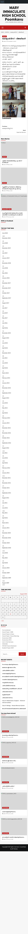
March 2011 (5, 522)
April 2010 (5, 562)
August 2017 (5, 303)
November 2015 (6, 333)
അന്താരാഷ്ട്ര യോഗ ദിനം (9, 667)
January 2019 (5, 258)
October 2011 (6, 488)
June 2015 (5, 343)
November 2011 (6, 483)
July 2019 (4, 253)
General (4, 36)
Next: (21, 131)
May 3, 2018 (10, 164)
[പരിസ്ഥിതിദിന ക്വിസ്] (14, 775)
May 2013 (5, 408)
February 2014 (6, 378)
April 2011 (5, 518)
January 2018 (5, 278)
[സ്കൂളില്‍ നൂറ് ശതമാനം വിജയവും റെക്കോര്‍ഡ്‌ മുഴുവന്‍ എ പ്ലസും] (14, 176)
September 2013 (6, 393)
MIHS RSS (5, 644)
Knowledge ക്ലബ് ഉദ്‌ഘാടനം (10, 664)
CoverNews (23, 847)
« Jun (2, 620)
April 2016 (5, 328)
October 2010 (6, 543)
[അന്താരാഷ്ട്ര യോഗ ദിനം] (14, 750)
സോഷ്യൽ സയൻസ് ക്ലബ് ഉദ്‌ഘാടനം (13, 676)
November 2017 (6, 288)
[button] (2, 27)
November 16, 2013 (12, 41)
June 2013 (5, 403)
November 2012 (6, 433)
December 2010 (6, 533)
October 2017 (6, 293)
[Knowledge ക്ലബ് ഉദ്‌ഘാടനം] (14, 724)
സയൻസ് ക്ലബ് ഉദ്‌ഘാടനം (9, 679)
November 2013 (6, 388)
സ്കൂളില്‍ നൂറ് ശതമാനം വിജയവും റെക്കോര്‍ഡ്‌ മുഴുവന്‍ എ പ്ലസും (11, 188)
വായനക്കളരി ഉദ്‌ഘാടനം (9, 673)
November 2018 (6, 263)
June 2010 (5, 552)
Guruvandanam (6, 630)
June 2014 (5, 363)
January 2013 (5, 423)
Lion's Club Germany (7, 642)
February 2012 (6, 468)
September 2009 (6, 577)
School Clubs (5, 731)
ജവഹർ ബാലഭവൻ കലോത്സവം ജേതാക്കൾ (14, 708)
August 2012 (5, 448)
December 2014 (6, 353)
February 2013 (6, 418)
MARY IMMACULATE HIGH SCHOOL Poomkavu (14, 13)
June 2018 (5, 268)
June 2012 (5, 458)
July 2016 (4, 323)
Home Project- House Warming (10, 636)
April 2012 (5, 463)
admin (5, 41)
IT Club (9, 209)
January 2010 (5, 567)
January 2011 (5, 527)
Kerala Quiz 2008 (7, 638)
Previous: (7, 127)
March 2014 (5, 373)
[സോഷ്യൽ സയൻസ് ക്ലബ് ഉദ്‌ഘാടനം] (14, 826)
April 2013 (5, 413)
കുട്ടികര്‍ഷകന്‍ (6, 694)
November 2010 (6, 537)
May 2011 (5, 512)
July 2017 (4, 308)
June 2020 (5, 243)
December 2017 (6, 283)
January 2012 (5, 472)
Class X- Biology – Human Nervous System (13, 705)
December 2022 (6, 238)
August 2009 (5, 582)
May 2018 (5, 273)
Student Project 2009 (8, 648)
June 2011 (5, 508)
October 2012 (6, 438)
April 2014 (5, 368)
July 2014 (4, 358)
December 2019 (6, 248)
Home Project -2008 (7, 632)
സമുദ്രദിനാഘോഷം (8, 682)
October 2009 (6, 572)
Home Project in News (8, 634)
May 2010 (5, 558)
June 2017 (5, 313)
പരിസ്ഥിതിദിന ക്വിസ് (8, 670)
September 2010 (6, 547)
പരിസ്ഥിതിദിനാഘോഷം (8, 685)
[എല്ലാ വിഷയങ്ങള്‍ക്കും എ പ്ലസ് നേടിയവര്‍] (14, 150)
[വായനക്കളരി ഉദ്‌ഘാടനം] (14, 801)
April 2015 (5, 348)
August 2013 (5, 398)
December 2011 (6, 478)
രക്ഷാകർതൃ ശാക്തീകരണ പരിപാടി (12, 688)
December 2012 (6, 428)
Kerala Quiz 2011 (7, 640)
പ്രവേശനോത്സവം (7, 691)
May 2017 (5, 318)
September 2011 (6, 493)
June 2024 (5, 233)
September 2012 (6, 443)
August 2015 (5, 338)
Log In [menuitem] (2, 1)
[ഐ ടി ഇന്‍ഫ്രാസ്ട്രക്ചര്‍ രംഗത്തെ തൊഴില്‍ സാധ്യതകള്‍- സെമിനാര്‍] (14, 202)
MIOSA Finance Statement (9, 646)
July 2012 (4, 453)
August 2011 (5, 497)
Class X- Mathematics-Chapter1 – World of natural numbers (13, 701)
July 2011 (4, 503)
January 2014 (5, 383)
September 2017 (6, 298)
